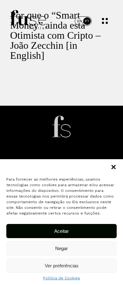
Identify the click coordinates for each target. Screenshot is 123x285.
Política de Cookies (61, 278)
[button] (113, 167)
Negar (61, 248)
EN (79, 21)
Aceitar (61, 231)
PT (87, 21)
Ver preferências (62, 265)
